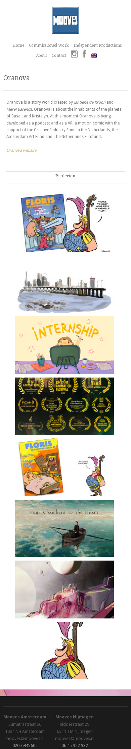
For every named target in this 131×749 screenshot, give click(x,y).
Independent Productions (98, 45)
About (41, 55)
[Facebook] (84, 55)
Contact (59, 55)
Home (18, 45)
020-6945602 (25, 745)
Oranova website (21, 150)
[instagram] (74, 55)
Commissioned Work (49, 45)
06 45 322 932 (74, 745)
